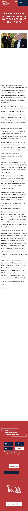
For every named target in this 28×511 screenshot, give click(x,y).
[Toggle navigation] (16, 2)
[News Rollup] (6, 3)
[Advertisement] (14, 67)
